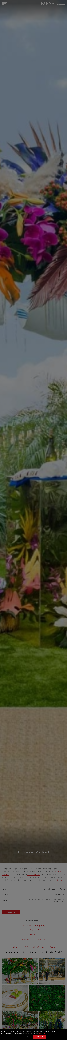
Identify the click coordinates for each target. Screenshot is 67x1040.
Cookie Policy (43, 1033)
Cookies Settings (26, 1036)
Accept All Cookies (39, 1036)
